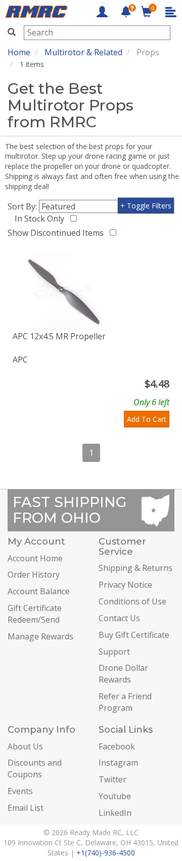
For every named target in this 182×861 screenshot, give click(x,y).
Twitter (112, 779)
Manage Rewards (40, 636)
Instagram (118, 762)
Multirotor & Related (83, 52)
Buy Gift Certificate (134, 634)
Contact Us (119, 618)
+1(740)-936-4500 (105, 852)
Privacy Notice (125, 584)
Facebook (117, 746)
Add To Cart (146, 419)
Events (20, 791)
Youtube (115, 796)
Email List (25, 807)
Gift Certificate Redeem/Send (35, 613)
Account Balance (39, 591)
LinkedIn (115, 812)
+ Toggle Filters (145, 205)
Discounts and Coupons (35, 768)
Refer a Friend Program (125, 702)
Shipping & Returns (135, 567)
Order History (34, 574)
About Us (25, 746)
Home (19, 52)
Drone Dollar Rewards (123, 673)
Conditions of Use (132, 601)
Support (114, 651)
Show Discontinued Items (58, 232)
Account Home (35, 558)
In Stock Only (41, 218)
